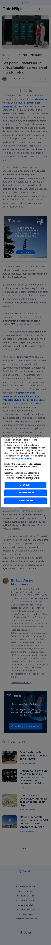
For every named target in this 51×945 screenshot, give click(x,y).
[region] (25, 472)
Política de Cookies (22, 458)
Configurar (25, 484)
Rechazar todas (25, 492)
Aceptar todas (25, 500)
